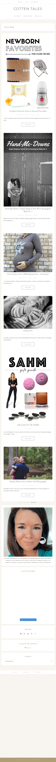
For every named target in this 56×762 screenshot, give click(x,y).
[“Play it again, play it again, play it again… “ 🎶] (40, 596)
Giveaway (30, 277)
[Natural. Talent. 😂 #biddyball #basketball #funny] (42, 732)
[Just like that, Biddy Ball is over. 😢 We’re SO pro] (16, 596)
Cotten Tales (28, 9)
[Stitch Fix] (28, 647)
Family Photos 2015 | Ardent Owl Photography (28, 481)
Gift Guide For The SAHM (28, 424)
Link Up (32, 334)
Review (37, 114)
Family (23, 485)
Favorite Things (20, 114)
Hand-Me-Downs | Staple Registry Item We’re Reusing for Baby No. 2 (28, 210)
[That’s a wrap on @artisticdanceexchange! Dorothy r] (40, 610)
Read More (28, 124)
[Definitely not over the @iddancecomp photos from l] (40, 582)
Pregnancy (32, 114)
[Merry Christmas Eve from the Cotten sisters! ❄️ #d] (42, 748)
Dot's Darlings (20, 215)
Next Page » (33, 502)
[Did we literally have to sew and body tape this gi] (16, 582)
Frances (26, 114)
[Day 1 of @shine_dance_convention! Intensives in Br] (14, 748)
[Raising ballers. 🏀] (16, 610)
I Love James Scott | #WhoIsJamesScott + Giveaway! (28, 274)
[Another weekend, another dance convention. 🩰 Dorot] (14, 732)
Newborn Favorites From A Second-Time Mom (28, 111)
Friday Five (28, 330)
